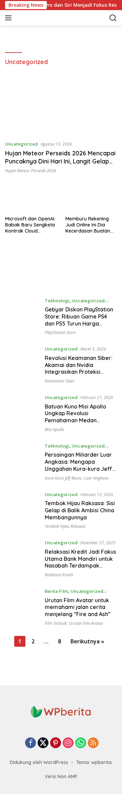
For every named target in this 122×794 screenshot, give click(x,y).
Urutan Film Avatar (86, 623)
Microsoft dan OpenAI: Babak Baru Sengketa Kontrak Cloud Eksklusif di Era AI (30, 225)
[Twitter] (43, 743)
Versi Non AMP (61, 776)
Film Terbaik (56, 623)
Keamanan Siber (60, 381)
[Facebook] (30, 743)
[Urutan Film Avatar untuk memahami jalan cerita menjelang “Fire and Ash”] (22, 606)
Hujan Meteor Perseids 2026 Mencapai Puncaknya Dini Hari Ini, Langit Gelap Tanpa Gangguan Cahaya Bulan (60, 161)
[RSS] (93, 743)
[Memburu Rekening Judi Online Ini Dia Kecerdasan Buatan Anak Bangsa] (91, 197)
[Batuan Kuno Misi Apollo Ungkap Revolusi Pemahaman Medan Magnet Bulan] (22, 413)
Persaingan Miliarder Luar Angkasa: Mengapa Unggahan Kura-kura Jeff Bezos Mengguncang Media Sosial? (81, 468)
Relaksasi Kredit (59, 575)
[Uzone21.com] (50, 18)
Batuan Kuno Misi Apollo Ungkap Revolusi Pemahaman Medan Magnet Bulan (75, 417)
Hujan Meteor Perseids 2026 (30, 171)
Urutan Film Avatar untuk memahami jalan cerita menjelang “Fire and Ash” (77, 607)
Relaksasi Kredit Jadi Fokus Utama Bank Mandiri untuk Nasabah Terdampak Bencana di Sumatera (80, 562)
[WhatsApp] (80, 743)
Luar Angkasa (96, 478)
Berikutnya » (87, 641)
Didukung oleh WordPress (39, 762)
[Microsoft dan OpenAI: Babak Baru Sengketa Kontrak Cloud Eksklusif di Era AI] (31, 197)
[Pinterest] (55, 743)
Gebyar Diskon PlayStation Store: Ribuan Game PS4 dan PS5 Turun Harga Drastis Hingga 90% (79, 320)
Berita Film (56, 591)
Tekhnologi (57, 301)
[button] (9, 18)
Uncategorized (21, 144)
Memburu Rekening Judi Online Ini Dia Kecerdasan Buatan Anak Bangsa (87, 225)
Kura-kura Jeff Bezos (63, 478)
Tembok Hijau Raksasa (65, 526)
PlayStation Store (60, 332)
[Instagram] (68, 743)
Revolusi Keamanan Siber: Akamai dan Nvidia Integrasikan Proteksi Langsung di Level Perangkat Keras (79, 372)
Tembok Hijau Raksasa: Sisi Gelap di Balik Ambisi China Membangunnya (80, 510)
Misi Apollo (54, 429)
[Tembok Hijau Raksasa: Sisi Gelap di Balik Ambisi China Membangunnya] (22, 510)
